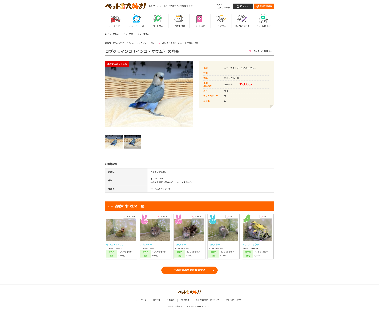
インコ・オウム (248, 67)
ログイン (244, 6)
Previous (101, 97)
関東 (226, 77)
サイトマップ (141, 300)
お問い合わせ (223, 7)
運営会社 (156, 300)
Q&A (219, 4)
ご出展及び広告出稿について (207, 300)
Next (198, 97)
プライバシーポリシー (235, 300)
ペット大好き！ (114, 34)
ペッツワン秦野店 (158, 171)
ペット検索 (128, 34)
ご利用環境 (184, 300)
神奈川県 (235, 77)
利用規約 (170, 300)
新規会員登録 (266, 6)
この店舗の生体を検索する (189, 270)
